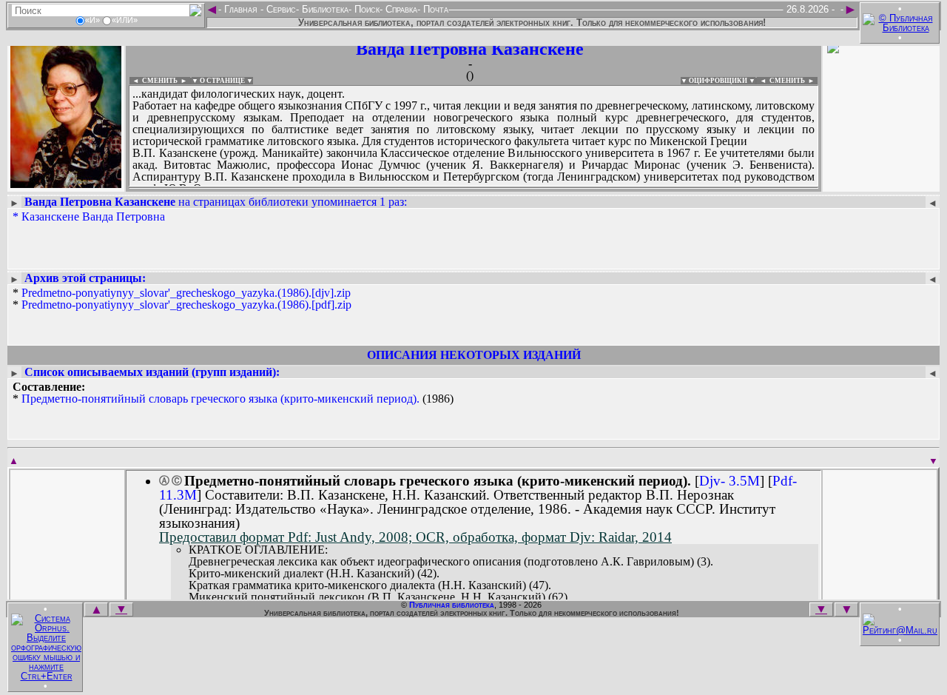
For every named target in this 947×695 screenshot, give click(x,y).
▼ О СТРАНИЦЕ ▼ (222, 80)
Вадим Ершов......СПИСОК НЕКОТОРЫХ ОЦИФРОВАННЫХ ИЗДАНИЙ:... (473, 188)
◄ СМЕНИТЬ (153, 80)
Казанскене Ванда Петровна (93, 216)
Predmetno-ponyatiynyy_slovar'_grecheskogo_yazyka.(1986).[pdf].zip (186, 304)
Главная (240, 9)
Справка (399, 9)
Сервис (279, 9)
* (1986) (233, 393)
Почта (434, 9)
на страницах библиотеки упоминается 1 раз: (215, 201)
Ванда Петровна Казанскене (470, 48)
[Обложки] (881, 183)
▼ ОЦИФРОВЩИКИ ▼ (718, 80)
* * (182, 299)
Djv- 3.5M (729, 480)
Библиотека (323, 9)
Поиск (365, 9)
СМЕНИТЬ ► (793, 80)
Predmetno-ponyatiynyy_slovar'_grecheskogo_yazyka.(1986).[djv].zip (186, 292)
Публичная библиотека (451, 604)
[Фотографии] (65, 183)
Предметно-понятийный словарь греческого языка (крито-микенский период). (220, 398)
